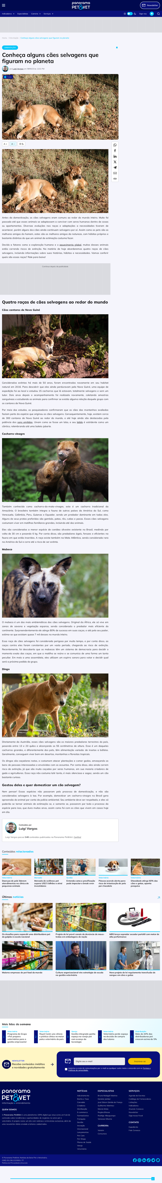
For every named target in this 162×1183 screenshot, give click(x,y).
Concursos (102, 1134)
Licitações (133, 1102)
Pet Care (81, 1135)
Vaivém (101, 1130)
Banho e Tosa (83, 1099)
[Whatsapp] (158, 1160)
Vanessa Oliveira (105, 1119)
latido (80, 422)
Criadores (81, 1105)
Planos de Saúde (84, 1142)
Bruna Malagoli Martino (107, 1095)
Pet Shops (81, 1139)
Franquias (81, 1119)
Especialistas (22, 14)
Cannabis (81, 1102)
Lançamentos (83, 1132)
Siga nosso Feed (136, 1115)
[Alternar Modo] (21, 144)
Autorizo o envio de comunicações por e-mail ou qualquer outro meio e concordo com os (109, 1069)
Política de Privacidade (11, 1163)
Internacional (82, 1129)
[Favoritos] (152, 14)
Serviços (47, 14)
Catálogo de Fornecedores (140, 1099)
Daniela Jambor (104, 1099)
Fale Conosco (134, 1130)
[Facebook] (135, 1160)
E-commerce (82, 1112)
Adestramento (83, 1095)
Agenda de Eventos (137, 1095)
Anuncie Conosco (136, 1109)
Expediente (133, 1127)
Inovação (81, 1125)
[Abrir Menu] (18, 5)
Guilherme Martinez (106, 1105)
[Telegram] (153, 1160)
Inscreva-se (140, 1061)
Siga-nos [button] (143, 14)
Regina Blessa (104, 1112)
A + (5, 144)
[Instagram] (139, 1160)
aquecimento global (70, 244)
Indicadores (7, 14)
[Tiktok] (149, 1160)
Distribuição (82, 1109)
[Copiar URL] (115, 179)
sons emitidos (25, 422)
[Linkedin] (144, 1160)
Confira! (77, 837)
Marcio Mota (103, 1109)
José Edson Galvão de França (110, 1102)
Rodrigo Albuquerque (107, 1115)
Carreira (34, 14)
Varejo (80, 1145)
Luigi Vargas (18, 69)
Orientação (10, 48)
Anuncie (24, 1163)
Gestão (80, 1122)
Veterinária (81, 1149)
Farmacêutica (83, 1115)
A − (13, 144)
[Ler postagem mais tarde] (116, 47)
